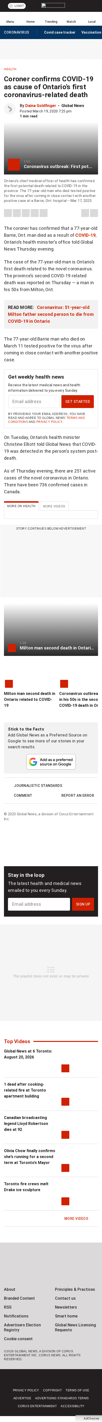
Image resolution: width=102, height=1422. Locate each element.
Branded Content (19, 1298)
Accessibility (72, 1406)
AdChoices (92, 1418)
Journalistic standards (38, 786)
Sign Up (83, 904)
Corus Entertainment (37, 1406)
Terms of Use (77, 1390)
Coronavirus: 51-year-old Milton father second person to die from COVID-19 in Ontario (51, 314)
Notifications (16, 1316)
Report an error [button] (77, 795)
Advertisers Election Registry (22, 1327)
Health (10, 69)
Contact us (65, 1298)
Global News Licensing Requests (75, 1327)
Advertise (22, 1398)
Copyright (52, 1390)
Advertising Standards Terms (62, 1398)
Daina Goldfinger (40, 105)
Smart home (66, 1316)
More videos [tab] (54, 506)
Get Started (77, 402)
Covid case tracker (60, 32)
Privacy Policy (49, 422)
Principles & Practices (75, 1289)
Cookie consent (18, 1338)
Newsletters (66, 1307)
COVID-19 (85, 235)
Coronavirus (16, 33)
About (9, 1289)
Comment (23, 795)
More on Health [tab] (21, 506)
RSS (7, 1307)
